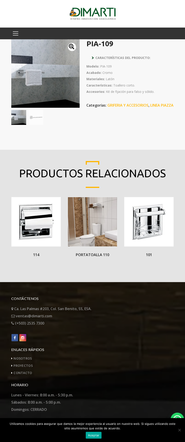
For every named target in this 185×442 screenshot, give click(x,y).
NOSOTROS (23, 358)
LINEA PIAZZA (161, 105)
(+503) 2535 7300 (29, 323)
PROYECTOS (23, 365)
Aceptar (93, 435)
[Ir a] (15, 337)
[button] (72, 47)
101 (149, 254)
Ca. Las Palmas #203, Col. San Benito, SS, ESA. (52, 308)
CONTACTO (23, 373)
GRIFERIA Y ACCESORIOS (127, 105)
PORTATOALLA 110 (92, 254)
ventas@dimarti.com (33, 315)
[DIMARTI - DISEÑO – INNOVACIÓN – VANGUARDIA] (92, 13)
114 (36, 254)
